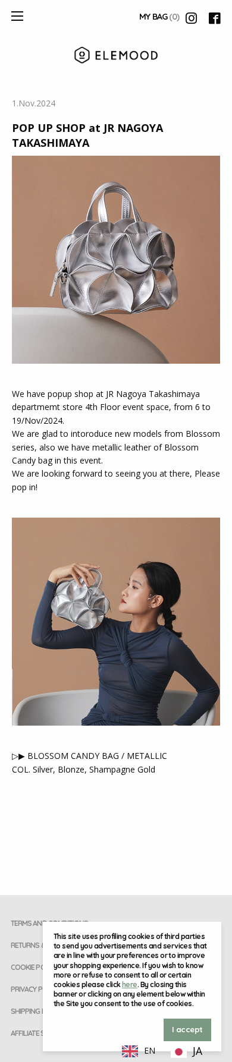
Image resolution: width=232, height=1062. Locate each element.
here (129, 984)
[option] (186, 1052)
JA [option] (197, 1051)
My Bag (159, 16)
